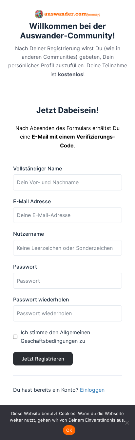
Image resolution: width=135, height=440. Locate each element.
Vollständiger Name (37, 168)
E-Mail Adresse (32, 201)
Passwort (25, 266)
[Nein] (127, 422)
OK (69, 430)
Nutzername (28, 234)
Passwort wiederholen (41, 299)
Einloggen (92, 389)
